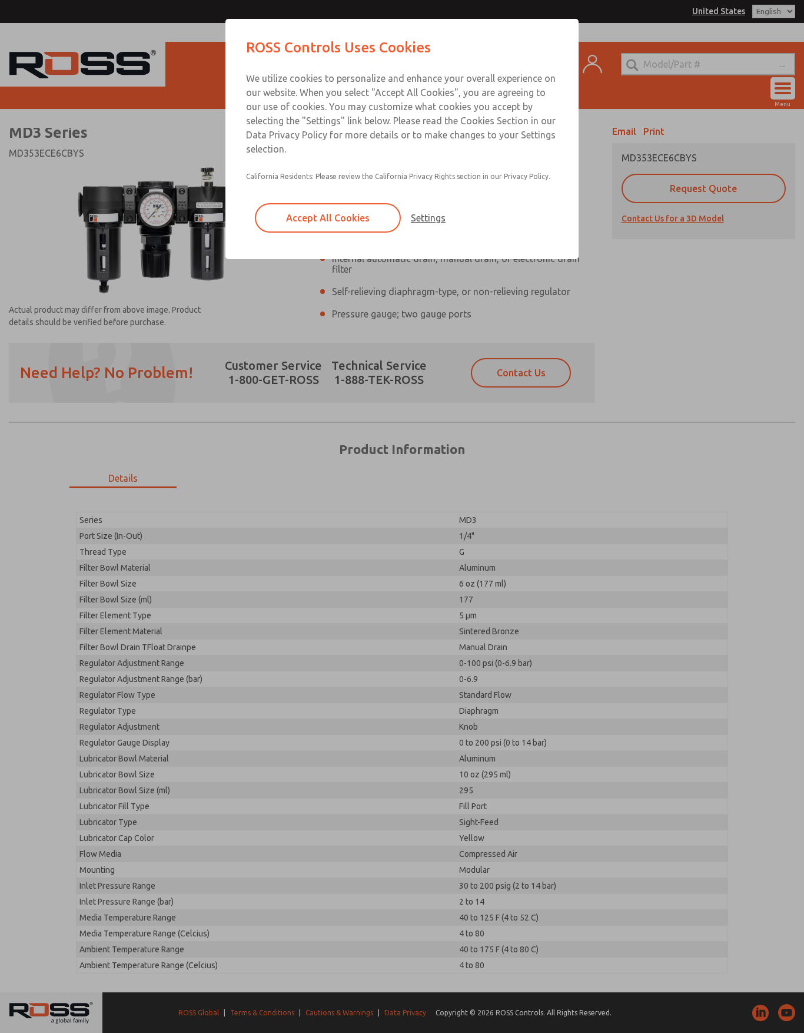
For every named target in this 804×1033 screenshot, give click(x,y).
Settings (428, 218)
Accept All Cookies (328, 218)
